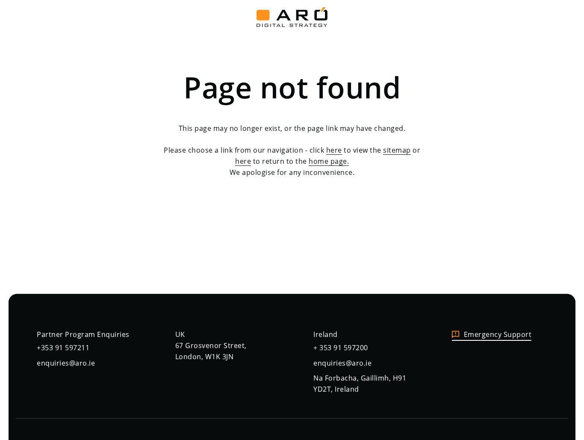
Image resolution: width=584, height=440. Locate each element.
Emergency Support (498, 334)
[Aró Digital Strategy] (292, 15)
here (334, 150)
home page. (329, 161)
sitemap (397, 150)
